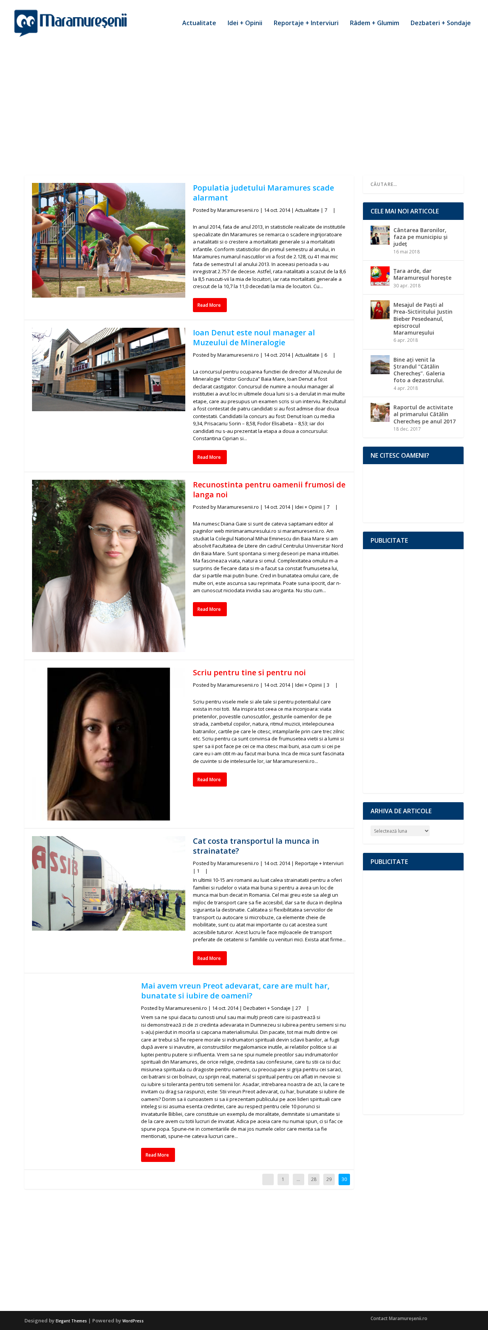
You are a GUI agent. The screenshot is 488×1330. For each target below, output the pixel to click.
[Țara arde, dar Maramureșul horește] (380, 275)
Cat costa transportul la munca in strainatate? (256, 846)
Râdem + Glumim (374, 23)
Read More (209, 305)
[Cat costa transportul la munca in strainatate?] (108, 883)
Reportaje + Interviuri (306, 23)
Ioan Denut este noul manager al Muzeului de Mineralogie (254, 337)
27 (298, 1008)
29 (329, 1179)
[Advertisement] (244, 103)
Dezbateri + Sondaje (441, 23)
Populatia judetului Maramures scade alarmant (263, 193)
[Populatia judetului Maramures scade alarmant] (108, 240)
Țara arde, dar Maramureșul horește (422, 274)
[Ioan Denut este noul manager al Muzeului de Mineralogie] (108, 369)
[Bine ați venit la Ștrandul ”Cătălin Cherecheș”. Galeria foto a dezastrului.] (380, 364)
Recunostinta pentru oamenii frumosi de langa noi (269, 489)
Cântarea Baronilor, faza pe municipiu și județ (420, 236)
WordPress (133, 1321)
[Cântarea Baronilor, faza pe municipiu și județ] (380, 235)
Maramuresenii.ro (238, 210)
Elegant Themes (71, 1321)
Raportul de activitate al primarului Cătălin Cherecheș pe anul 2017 (424, 414)
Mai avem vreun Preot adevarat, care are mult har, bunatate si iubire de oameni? (235, 991)
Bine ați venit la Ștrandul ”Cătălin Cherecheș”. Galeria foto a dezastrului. (419, 370)
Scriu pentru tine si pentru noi (249, 672)
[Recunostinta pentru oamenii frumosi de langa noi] (108, 566)
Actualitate (199, 23)
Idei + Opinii (245, 23)
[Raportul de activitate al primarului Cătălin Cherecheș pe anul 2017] (380, 412)
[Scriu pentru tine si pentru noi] (108, 744)
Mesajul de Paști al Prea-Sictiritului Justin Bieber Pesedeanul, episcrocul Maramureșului (423, 318)
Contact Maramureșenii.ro (399, 1318)
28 (313, 1179)
